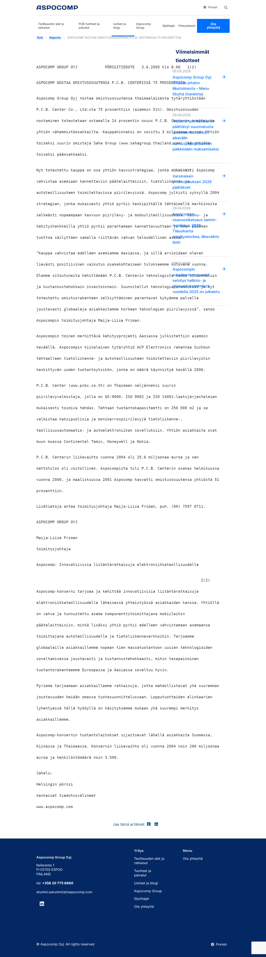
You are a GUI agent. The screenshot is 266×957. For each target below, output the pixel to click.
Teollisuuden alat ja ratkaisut (51, 26)
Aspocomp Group (143, 26)
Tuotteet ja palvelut (142, 873)
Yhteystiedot (186, 26)
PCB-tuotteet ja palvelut (89, 26)
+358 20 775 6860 (57, 883)
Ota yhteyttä (213, 26)
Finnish (212, 7)
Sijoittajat (168, 26)
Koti (40, 37)
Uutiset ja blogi (119, 26)
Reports (55, 37)
